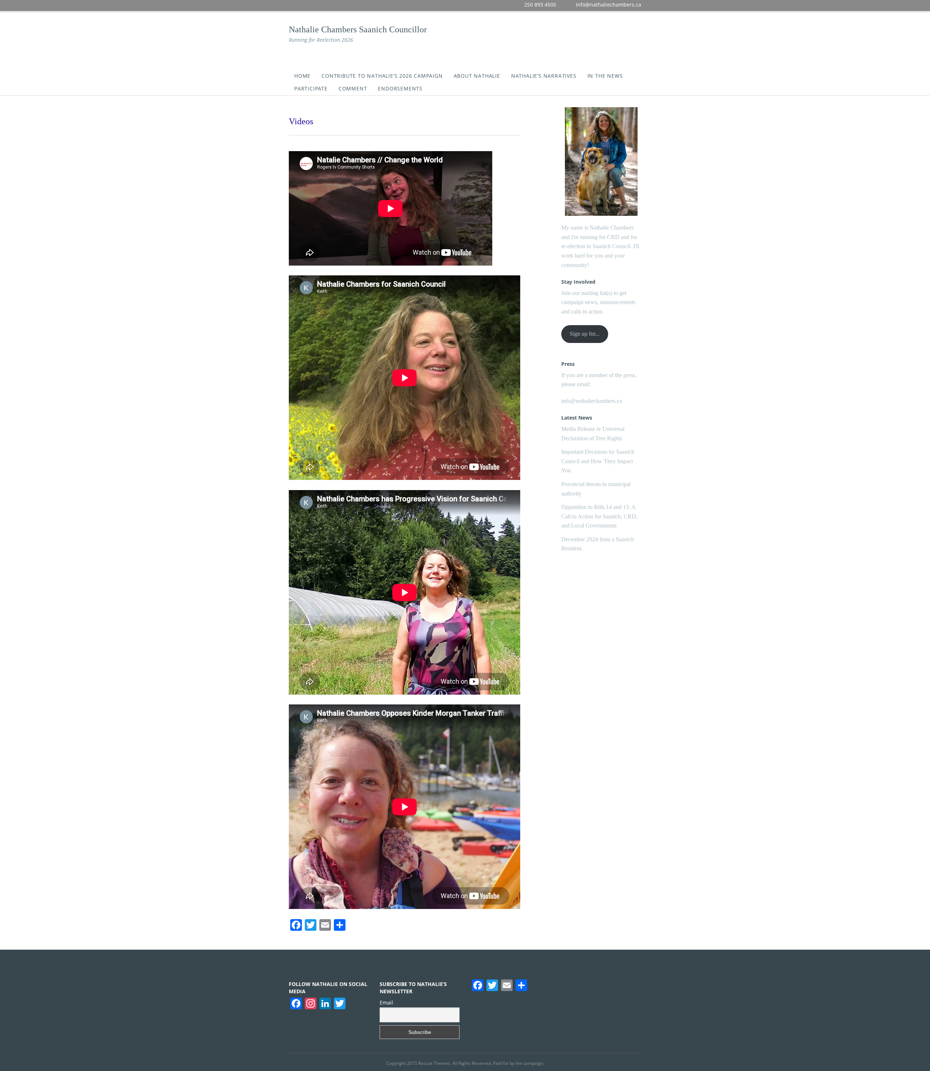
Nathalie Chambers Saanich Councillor (358, 29)
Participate (311, 88)
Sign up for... (584, 334)
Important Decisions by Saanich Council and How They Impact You (597, 461)
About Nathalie (477, 75)
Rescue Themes (434, 1063)
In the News (605, 75)
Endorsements (400, 88)
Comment (353, 88)
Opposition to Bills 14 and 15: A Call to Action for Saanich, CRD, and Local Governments (599, 516)
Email (386, 1002)
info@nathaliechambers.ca (591, 401)
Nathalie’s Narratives (544, 75)
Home (302, 75)
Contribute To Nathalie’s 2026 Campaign (382, 75)
